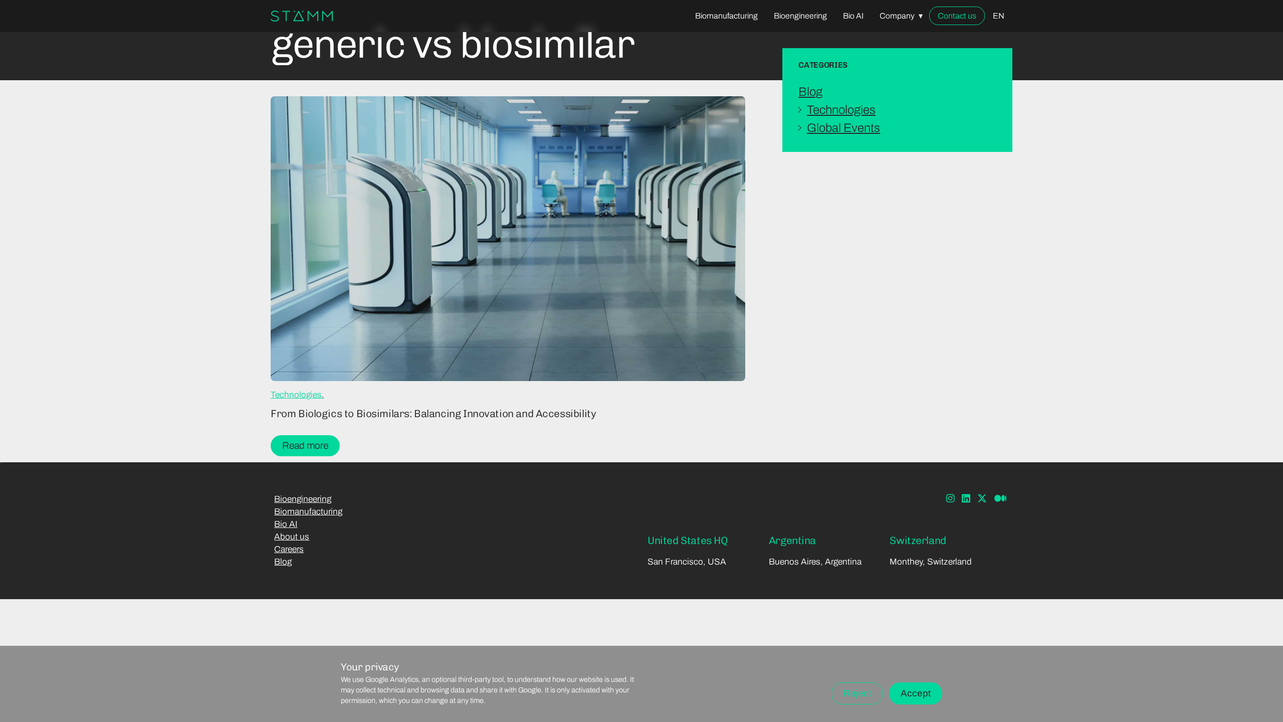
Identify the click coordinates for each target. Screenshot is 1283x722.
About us (291, 537)
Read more (305, 445)
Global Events (843, 128)
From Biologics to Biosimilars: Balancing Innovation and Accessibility (433, 413)
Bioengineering (302, 499)
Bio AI (285, 524)
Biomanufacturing (308, 511)
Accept (916, 693)
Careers (289, 549)
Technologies (296, 395)
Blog (810, 92)
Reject (857, 693)
